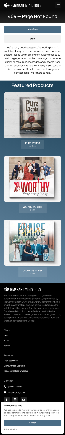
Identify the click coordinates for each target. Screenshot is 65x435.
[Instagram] (15, 400)
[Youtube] (24, 400)
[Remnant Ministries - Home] (22, 5)
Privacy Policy (10, 429)
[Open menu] (58, 5)
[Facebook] (7, 400)
